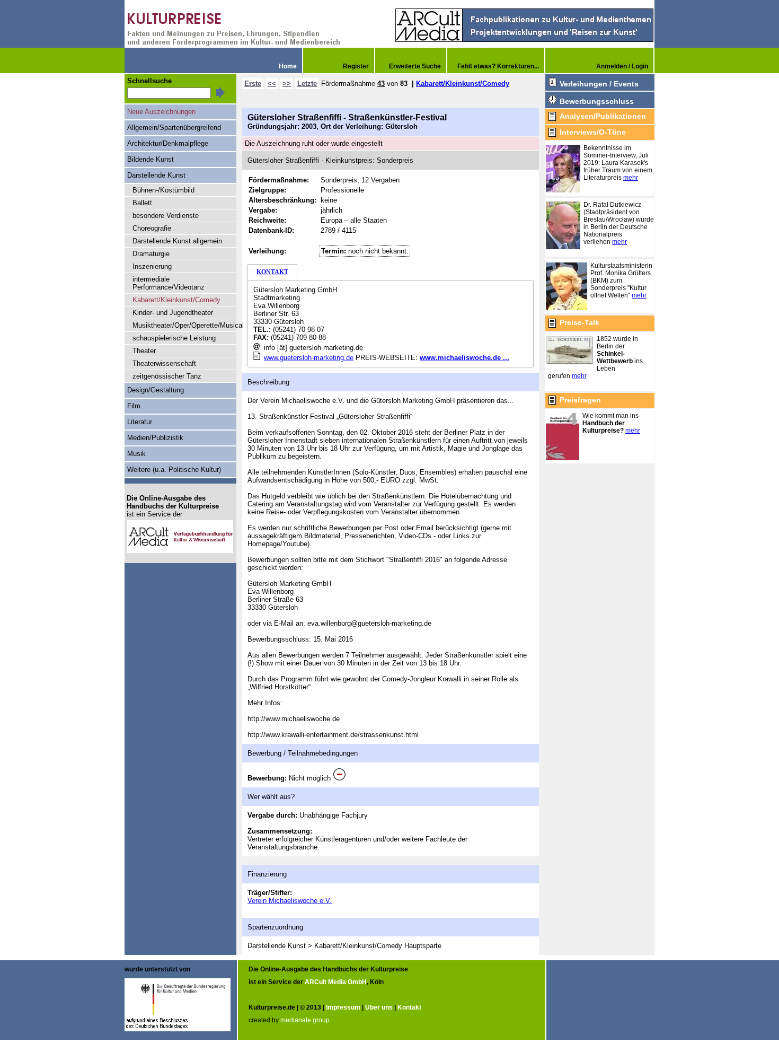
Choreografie (151, 228)
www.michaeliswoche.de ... (464, 358)
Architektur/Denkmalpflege (167, 143)
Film (133, 406)
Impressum (343, 1007)
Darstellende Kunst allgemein (177, 241)
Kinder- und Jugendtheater (172, 313)
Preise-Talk (579, 322)
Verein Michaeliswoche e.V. (289, 901)
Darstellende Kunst (156, 175)
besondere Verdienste (165, 216)
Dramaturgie (151, 254)
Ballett (142, 203)
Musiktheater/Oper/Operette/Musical (184, 325)
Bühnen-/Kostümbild (163, 190)
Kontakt (409, 1007)
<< (272, 83)
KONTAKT (272, 272)
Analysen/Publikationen (603, 116)
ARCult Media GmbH (336, 982)
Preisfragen (580, 400)
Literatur (139, 422)
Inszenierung (152, 266)
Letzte (307, 83)
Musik (136, 454)
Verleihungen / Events (599, 84)
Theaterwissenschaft (164, 363)
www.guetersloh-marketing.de (308, 358)
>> (286, 83)
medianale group (305, 1020)
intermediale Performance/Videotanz (168, 283)
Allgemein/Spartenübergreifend (174, 127)
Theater (144, 351)
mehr (630, 177)
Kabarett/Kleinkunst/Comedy (462, 83)
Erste (252, 83)
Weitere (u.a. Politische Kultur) (174, 469)
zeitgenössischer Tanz (166, 376)
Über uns (379, 1007)
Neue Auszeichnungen (161, 112)
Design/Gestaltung (155, 390)
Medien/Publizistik (155, 438)
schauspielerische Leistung (174, 338)
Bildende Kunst (150, 159)
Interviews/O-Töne (593, 132)
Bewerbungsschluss (597, 101)
